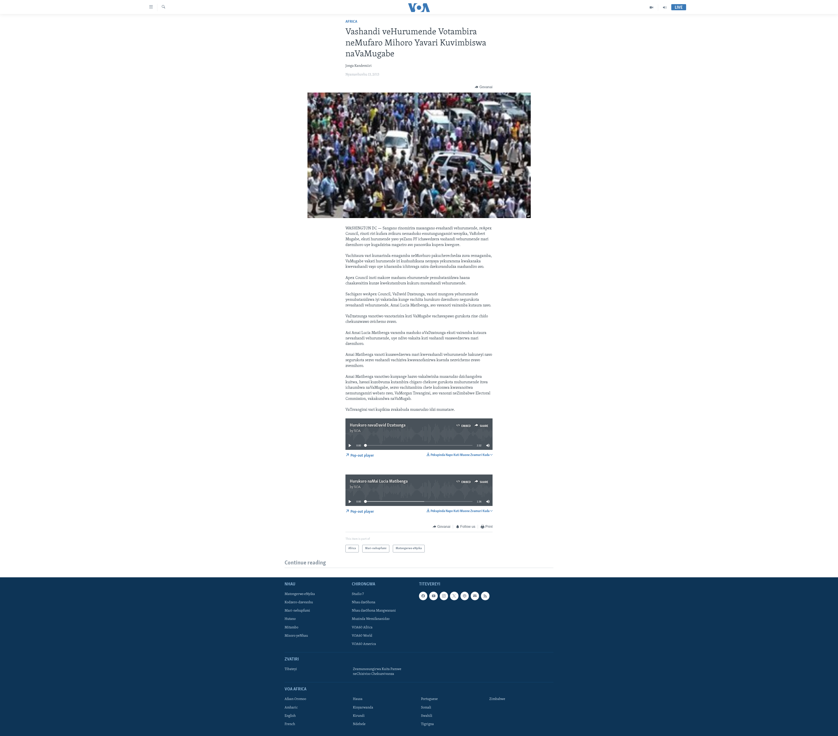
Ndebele (359, 724)
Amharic (291, 707)
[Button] (484, 87)
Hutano (290, 619)
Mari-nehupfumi (297, 610)
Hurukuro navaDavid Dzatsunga (377, 425)
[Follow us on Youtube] (433, 596)
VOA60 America (364, 644)
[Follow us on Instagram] (444, 596)
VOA (357, 431)
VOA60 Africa (362, 627)
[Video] (651, 7)
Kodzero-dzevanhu (299, 602)
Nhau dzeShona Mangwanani (374, 610)
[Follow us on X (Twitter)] (454, 596)
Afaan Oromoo (295, 699)
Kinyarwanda (363, 707)
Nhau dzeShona (363, 602)
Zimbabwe (497, 699)
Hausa (357, 699)
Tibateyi (291, 669)
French (290, 724)
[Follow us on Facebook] (423, 596)
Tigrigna (427, 724)
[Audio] (664, 7)
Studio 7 (358, 594)
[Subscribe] (475, 596)
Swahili (426, 715)
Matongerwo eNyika (300, 594)
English (290, 715)
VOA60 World (362, 635)
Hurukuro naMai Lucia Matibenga (379, 481)
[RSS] (485, 596)
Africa (351, 22)
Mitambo (291, 627)
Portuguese (429, 699)
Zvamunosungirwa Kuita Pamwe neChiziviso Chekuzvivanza (377, 671)
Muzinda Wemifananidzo (371, 619)
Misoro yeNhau (296, 635)
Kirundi (359, 715)
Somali (426, 707)
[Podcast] (464, 596)
